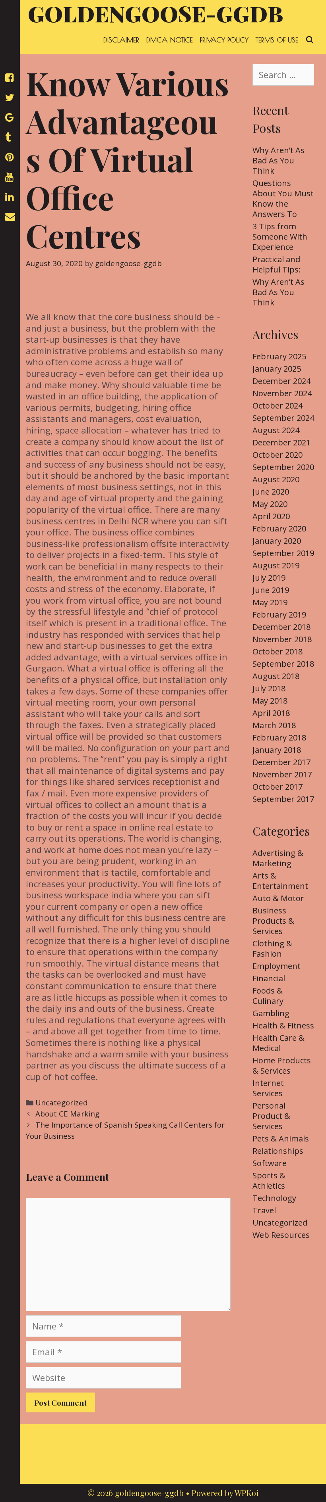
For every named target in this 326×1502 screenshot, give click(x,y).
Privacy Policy (224, 40)
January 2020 (276, 540)
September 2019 (283, 553)
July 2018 (268, 688)
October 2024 (277, 405)
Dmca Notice (169, 40)
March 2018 (274, 725)
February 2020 (279, 528)
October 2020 (277, 454)
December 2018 (281, 627)
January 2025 (276, 368)
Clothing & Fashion (272, 948)
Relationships (277, 1150)
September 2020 (283, 467)
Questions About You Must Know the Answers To (283, 198)
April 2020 (271, 516)
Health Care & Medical (278, 1042)
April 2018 (271, 713)
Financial (268, 978)
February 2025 (279, 356)
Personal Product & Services (271, 1116)
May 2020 (269, 504)
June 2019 (270, 590)
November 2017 (282, 774)
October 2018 (277, 651)
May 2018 (269, 700)
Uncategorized (61, 1102)
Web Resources (281, 1235)
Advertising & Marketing (277, 858)
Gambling (270, 1013)
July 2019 (268, 577)
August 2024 (275, 430)
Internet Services (268, 1088)
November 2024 (282, 393)
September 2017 (283, 799)
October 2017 (277, 786)
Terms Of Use (277, 40)
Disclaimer (121, 40)
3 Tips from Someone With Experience (279, 236)
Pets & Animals (280, 1138)
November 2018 (282, 639)
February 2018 (279, 737)
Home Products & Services (281, 1065)
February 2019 (279, 614)
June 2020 (270, 491)
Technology (274, 1198)
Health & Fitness (283, 1025)
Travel (264, 1210)
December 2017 (281, 762)
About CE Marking (67, 1113)
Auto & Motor (278, 898)
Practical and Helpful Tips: (276, 264)
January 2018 (276, 749)
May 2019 (269, 602)
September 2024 (283, 417)
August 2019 (275, 565)
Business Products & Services (273, 920)
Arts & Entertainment (280, 880)
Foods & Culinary (267, 995)
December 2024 (281, 381)
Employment (276, 966)
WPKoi (247, 1492)
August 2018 (275, 676)
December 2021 (281, 442)
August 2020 (275, 479)
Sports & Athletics (268, 1180)
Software (269, 1163)
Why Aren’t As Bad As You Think (278, 160)
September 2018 (283, 663)
